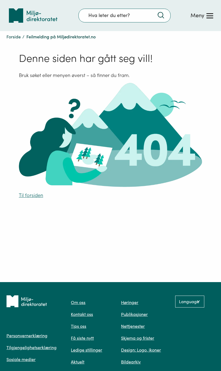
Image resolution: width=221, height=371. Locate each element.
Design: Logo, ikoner (141, 350)
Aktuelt (77, 362)
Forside (13, 36)
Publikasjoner (134, 314)
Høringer (129, 302)
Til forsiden (31, 195)
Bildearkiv (131, 362)
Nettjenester (133, 326)
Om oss (78, 302)
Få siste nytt (82, 338)
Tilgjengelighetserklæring (31, 347)
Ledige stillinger (86, 350)
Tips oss (78, 326)
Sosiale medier (21, 359)
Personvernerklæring (26, 335)
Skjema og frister (137, 338)
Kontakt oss (82, 314)
